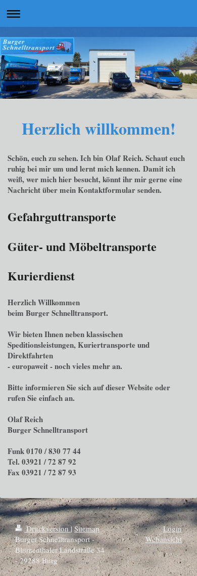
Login (172, 528)
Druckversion (47, 528)
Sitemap (87, 528)
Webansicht (163, 539)
